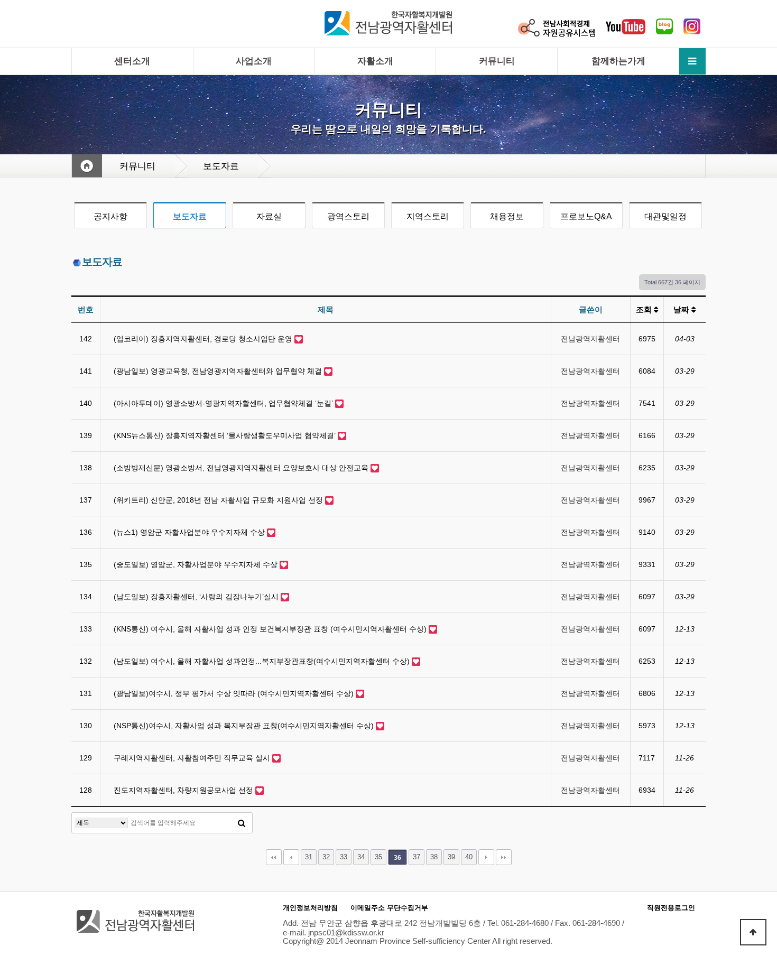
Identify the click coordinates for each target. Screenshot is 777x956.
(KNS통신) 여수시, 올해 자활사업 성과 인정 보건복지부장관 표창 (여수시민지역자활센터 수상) (271, 629)
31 (308, 857)
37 (416, 857)
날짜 (682, 309)
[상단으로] (753, 932)
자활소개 (375, 61)
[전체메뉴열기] (692, 61)
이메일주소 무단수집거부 (389, 908)
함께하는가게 (618, 61)
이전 (291, 857)
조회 (645, 309)
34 (361, 857)
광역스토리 (348, 216)
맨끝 (504, 857)
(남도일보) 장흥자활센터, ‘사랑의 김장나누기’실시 (197, 596)
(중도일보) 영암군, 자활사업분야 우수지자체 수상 (197, 564)
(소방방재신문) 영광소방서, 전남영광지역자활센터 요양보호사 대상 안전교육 (242, 467)
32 (326, 857)
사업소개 (254, 61)
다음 (486, 857)
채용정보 (507, 216)
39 (451, 857)
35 (378, 857)
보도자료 (190, 216)
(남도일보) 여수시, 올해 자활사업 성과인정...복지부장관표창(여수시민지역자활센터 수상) (263, 661)
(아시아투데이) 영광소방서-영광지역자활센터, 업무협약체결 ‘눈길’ (224, 403)
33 (343, 857)
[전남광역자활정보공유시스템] (556, 27)
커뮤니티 (497, 61)
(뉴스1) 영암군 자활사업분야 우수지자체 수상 (190, 532)
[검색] (241, 823)
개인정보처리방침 (310, 908)
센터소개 (132, 61)
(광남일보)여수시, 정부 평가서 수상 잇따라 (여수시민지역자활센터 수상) (235, 693)
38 (434, 857)
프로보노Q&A (586, 216)
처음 (274, 857)
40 (469, 857)
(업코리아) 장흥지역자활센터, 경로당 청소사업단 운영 (204, 339)
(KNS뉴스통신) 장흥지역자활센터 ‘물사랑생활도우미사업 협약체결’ (226, 435)
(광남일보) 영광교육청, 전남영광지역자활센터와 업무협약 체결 (219, 371)
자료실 (269, 216)
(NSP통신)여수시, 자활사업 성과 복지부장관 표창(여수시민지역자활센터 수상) (245, 725)
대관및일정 (665, 216)
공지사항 (110, 216)
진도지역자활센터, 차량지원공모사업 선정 (184, 790)
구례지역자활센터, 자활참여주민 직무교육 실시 (193, 758)
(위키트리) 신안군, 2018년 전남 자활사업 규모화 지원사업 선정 (219, 500)
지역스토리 (427, 216)
